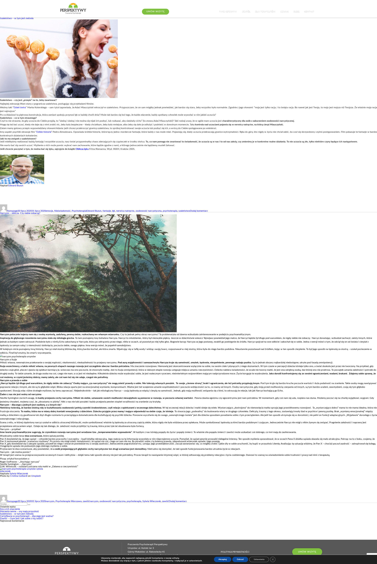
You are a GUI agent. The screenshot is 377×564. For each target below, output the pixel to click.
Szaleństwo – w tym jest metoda (16, 18)
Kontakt (309, 12)
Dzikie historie (43, 132)
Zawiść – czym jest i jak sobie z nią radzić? (21, 518)
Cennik (285, 12)
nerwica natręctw (125, 211)
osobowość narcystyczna (149, 211)
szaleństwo (184, 211)
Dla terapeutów (265, 12)
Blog (297, 12)
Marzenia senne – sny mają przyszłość (19, 511)
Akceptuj (222, 559)
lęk (113, 211)
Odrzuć (240, 559)
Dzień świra (20, 107)
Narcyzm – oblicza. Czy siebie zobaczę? (20, 213)
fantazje (107, 211)
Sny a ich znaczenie (10, 509)
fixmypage (12, 211)
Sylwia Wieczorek (19, 473)
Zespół (246, 12)
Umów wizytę (307, 552)
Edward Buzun (15, 185)
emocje (49, 211)
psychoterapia (170, 211)
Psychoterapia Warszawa (69, 501)
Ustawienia (259, 559)
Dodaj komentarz (199, 211)
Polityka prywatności (235, 552)
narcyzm (50, 501)
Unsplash (36, 476)
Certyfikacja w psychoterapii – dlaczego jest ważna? (26, 516)
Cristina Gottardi (18, 476)
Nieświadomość (62, 211)
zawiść (86, 501)
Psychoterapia (228, 12)
